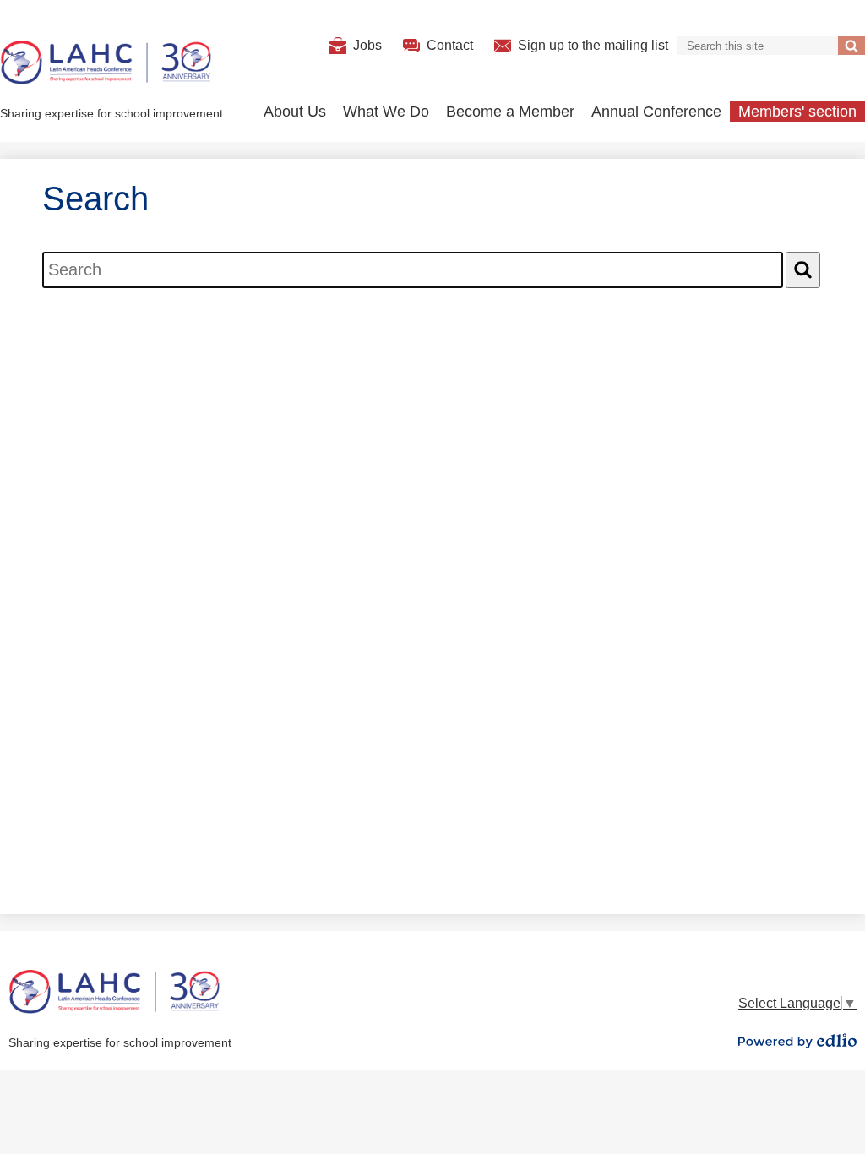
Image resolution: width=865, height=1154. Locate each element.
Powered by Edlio (797, 1040)
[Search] (803, 270)
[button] (295, 111)
